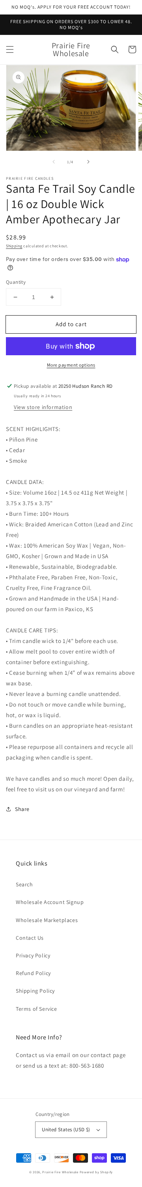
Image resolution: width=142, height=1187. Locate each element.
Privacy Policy (33, 955)
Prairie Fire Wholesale (60, 1172)
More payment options (71, 365)
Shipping (14, 245)
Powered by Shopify (96, 1172)
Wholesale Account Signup (50, 902)
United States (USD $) (66, 1129)
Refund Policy (33, 973)
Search (24, 884)
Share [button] (22, 809)
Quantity (16, 282)
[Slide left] (53, 161)
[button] (10, 49)
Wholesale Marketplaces (47, 920)
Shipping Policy (35, 990)
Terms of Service (36, 1008)
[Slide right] (88, 161)
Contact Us (30, 937)
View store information (43, 407)
